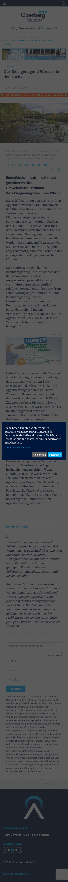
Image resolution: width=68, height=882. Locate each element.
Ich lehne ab (39, 454)
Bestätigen (55, 454)
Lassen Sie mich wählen (18, 447)
